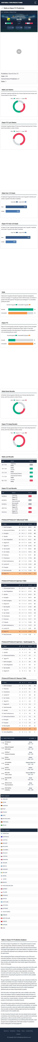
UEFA (4, 815)
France (5, 812)
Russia (5, 898)
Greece (5, 866)
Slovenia (5, 908)
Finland (5, 862)
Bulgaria (5, 846)
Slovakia (5, 905)
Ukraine (5, 924)
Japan (4, 879)
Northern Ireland (8, 885)
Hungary (5, 869)
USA (4, 928)
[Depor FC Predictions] (29, 19)
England (5, 799)
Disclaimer (12, 1031)
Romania (5, 895)
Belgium (5, 843)
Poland (5, 892)
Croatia (5, 853)
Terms (23, 1031)
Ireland (5, 872)
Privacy (18, 1031)
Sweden (5, 915)
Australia (6, 836)
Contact (18, 1034)
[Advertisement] (19, 51)
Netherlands (6, 818)
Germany (5, 805)
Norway (5, 889)
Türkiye (5, 921)
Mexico (5, 882)
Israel (4, 875)
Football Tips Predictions (11, 2)
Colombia (5, 849)
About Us (6, 1031)
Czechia (5, 856)
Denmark (5, 859)
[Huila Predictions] (8, 19)
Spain (4, 802)
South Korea (6, 911)
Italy (4, 809)
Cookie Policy (29, 1031)
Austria (5, 840)
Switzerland (6, 918)
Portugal (5, 822)
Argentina (6, 833)
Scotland (5, 902)
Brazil (4, 825)
